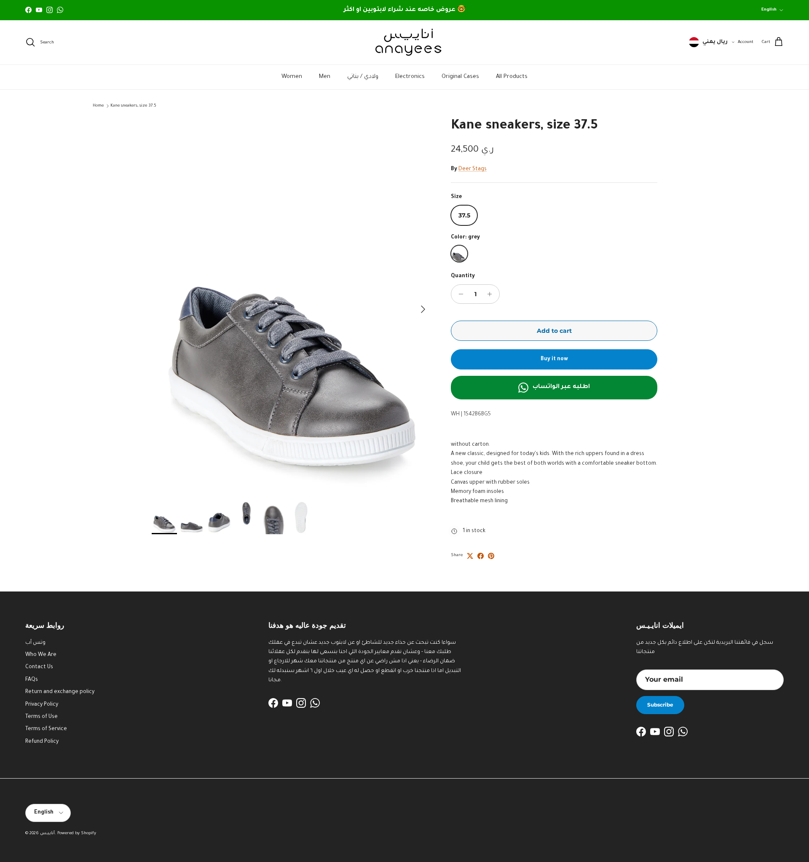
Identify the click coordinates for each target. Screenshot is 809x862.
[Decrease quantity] (458, 294)
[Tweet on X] (470, 556)
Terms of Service (46, 729)
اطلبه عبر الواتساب (561, 387)
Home (98, 106)
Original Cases (460, 77)
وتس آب (35, 643)
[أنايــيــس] (404, 42)
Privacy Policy (41, 705)
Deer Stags (472, 169)
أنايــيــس (47, 833)
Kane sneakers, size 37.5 (133, 106)
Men (324, 77)
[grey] (459, 253)
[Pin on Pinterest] (491, 556)
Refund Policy (42, 742)
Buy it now (554, 359)
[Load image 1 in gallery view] (292, 305)
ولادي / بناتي (362, 77)
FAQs (31, 680)
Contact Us (39, 667)
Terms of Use (41, 717)
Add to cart (554, 331)
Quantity (463, 276)
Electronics (410, 77)
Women (291, 77)
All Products (512, 77)
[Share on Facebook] (480, 556)
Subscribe (660, 704)
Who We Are (40, 655)
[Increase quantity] (492, 294)
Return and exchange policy (59, 692)
